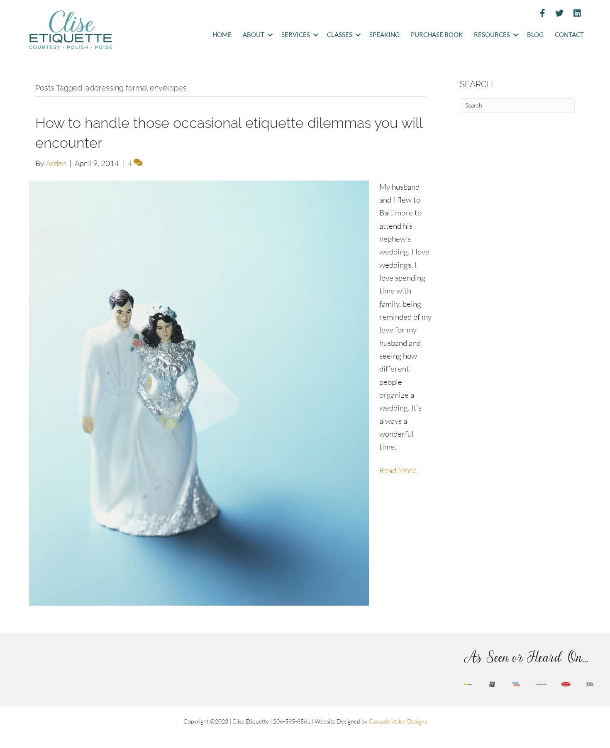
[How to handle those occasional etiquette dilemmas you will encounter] (199, 392)
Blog (535, 34)
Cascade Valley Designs (398, 721)
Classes (339, 34)
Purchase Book (437, 34)
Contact (569, 34)
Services (295, 34)
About (253, 34)
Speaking (384, 34)
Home (222, 34)
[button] (270, 35)
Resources (492, 34)
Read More (398, 470)
